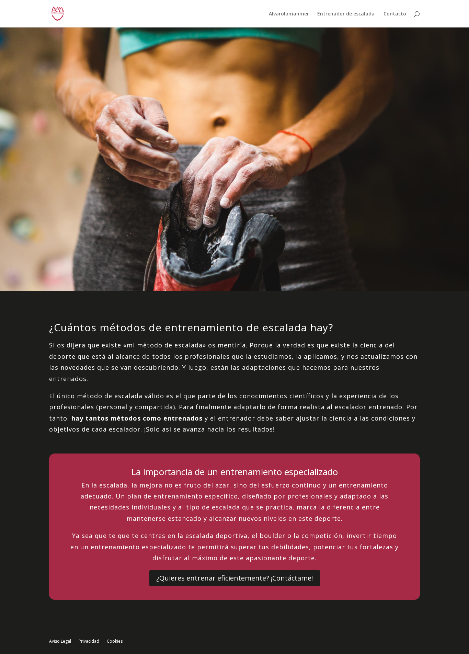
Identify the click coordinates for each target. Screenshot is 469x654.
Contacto (395, 14)
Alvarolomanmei (288, 14)
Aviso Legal (60, 641)
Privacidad (89, 641)
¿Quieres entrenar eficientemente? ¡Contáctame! (234, 578)
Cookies (115, 641)
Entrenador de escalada (346, 14)
